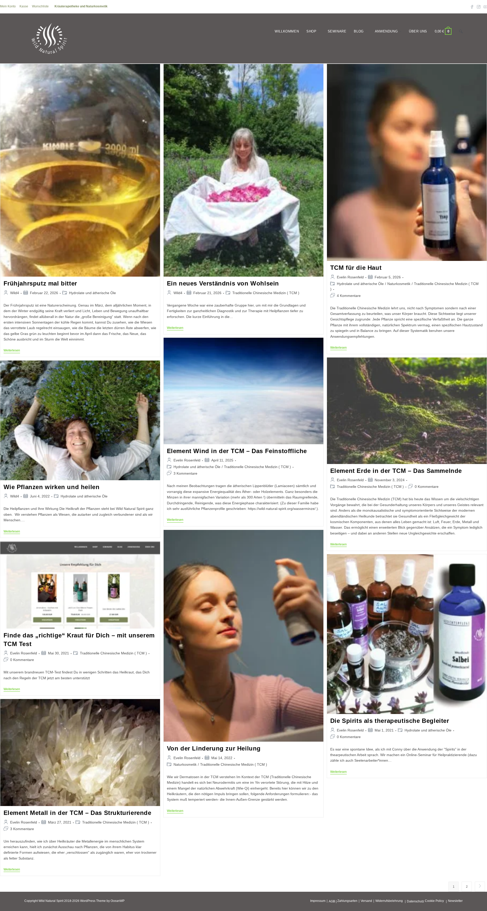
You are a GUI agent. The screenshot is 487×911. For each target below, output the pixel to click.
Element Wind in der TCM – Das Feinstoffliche (237, 451)
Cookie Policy (434, 901)
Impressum (317, 901)
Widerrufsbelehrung (389, 901)
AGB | (333, 901)
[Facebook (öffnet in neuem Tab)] (472, 6)
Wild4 (14, 293)
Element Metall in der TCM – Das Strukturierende (77, 812)
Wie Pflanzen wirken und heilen (52, 487)
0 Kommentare (427, 487)
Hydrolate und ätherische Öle (92, 293)
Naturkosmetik (398, 284)
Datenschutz (415, 901)
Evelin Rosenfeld (350, 277)
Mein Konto (8, 6)
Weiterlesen (12, 351)
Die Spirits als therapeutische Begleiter (389, 720)
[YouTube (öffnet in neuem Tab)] (484, 6)
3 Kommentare (185, 473)
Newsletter (455, 901)
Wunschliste (40, 6)
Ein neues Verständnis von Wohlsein (223, 283)
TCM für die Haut (356, 267)
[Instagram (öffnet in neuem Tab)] (478, 6)
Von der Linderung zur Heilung (214, 748)
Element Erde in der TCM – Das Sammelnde (396, 470)
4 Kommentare (349, 296)
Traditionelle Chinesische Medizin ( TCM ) (265, 293)
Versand (366, 901)
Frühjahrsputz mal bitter (40, 283)
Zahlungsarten (347, 901)
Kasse (24, 6)
